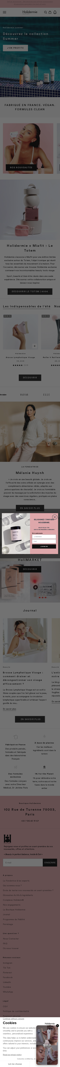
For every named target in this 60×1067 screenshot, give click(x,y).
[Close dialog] (54, 517)
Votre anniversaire (37, 533)
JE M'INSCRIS (44, 546)
